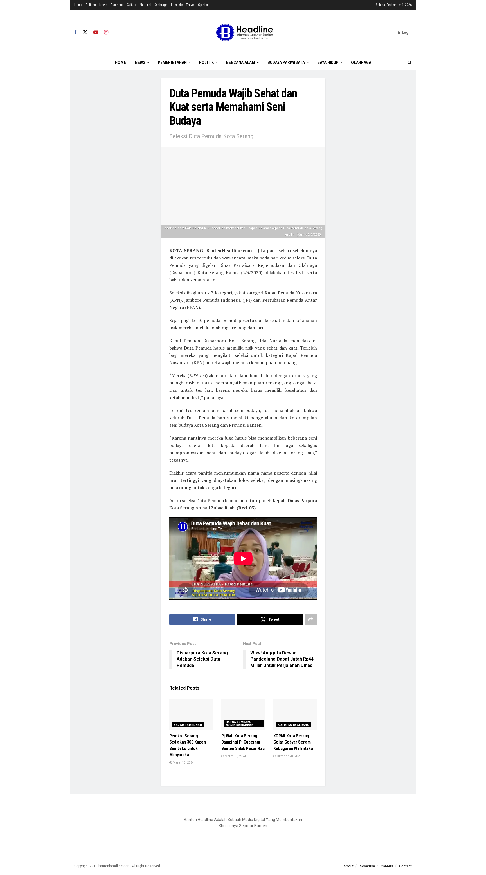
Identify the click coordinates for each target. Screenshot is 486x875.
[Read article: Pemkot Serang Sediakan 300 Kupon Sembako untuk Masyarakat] (191, 714)
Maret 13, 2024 (235, 756)
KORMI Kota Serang (293, 724)
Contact (405, 866)
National (145, 5)
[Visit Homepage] (243, 32)
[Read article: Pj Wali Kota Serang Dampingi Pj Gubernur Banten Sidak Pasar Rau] (243, 714)
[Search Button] (410, 62)
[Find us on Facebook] (75, 32)
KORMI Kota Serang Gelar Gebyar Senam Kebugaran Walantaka (293, 742)
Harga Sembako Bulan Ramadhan (240, 723)
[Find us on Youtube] (95, 32)
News (103, 5)
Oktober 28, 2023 (288, 756)
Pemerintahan (172, 62)
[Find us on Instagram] (106, 32)
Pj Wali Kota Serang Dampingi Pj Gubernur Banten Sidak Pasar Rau (243, 742)
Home (78, 5)
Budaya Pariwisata (286, 62)
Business (117, 5)
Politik (206, 62)
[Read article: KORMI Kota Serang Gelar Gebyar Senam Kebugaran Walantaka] (295, 714)
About (348, 866)
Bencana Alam (240, 62)
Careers (387, 866)
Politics (91, 5)
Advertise (367, 866)
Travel (190, 5)
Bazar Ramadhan (188, 724)
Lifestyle (177, 5)
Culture (131, 5)
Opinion (203, 5)
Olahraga (161, 5)
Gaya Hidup (328, 62)
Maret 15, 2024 (183, 762)
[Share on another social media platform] (311, 619)
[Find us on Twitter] (85, 32)
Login (406, 32)
